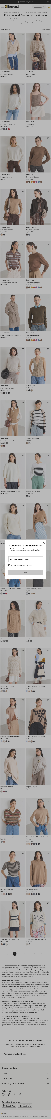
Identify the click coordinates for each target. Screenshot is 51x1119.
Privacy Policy (27, 565)
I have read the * (22, 565)
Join (25, 573)
